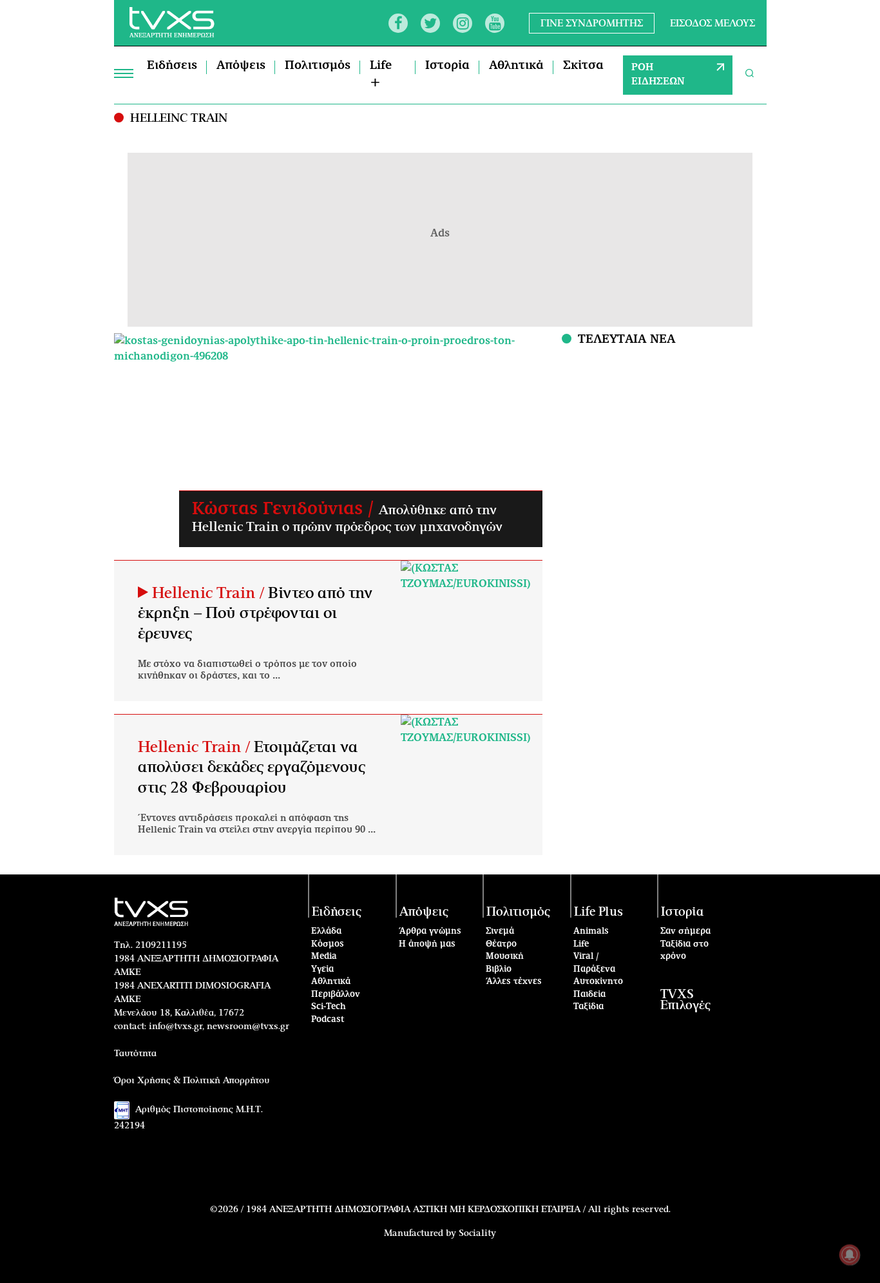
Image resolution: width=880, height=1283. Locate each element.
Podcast (328, 1020)
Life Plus (598, 912)
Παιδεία (589, 994)
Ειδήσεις (172, 66)
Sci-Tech (328, 1007)
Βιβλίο (499, 969)
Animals (591, 931)
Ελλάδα (326, 931)
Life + (381, 74)
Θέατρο (501, 944)
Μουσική (505, 956)
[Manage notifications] (849, 1254)
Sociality (477, 1233)
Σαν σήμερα (685, 931)
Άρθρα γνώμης (430, 931)
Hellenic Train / (210, 593)
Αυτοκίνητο (598, 982)
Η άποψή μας (427, 944)
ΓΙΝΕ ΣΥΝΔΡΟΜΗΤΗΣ (591, 23)
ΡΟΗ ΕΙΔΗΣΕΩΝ (658, 75)
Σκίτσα (583, 66)
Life (581, 944)
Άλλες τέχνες (514, 982)
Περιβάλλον (335, 994)
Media (324, 956)
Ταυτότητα (135, 1053)
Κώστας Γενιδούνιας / (285, 509)
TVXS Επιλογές (685, 1000)
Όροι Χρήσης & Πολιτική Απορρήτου (192, 1080)
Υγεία (322, 969)
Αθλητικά (516, 66)
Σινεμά (500, 931)
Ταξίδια (588, 1007)
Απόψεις (240, 66)
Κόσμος (327, 944)
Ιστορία (447, 66)
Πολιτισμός (317, 66)
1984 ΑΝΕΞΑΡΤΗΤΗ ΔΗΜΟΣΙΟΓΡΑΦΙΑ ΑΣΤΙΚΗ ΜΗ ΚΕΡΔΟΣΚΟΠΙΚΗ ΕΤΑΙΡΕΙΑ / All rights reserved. (458, 1209)
